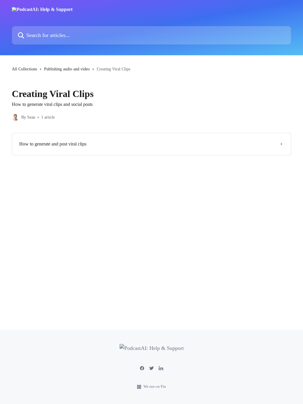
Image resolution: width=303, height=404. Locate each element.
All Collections (24, 69)
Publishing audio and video (67, 69)
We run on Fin (155, 386)
